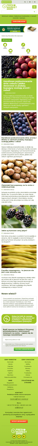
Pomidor (10, 368)
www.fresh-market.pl (8, 303)
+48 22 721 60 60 (13, 405)
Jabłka (28, 364)
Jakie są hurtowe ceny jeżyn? (14, 231)
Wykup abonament (19, 421)
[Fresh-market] (9, 7)
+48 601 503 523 (19, 397)
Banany (27, 368)
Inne (10, 380)
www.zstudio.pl (23, 443)
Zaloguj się (7, 1)
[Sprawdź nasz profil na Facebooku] (19, 436)
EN (30, 2)
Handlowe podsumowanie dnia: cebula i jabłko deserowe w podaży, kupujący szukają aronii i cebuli (17, 85)
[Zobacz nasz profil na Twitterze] (14, 436)
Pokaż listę (7, 40)
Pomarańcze (28, 377)
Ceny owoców (27, 360)
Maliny (28, 370)
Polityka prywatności (10, 385)
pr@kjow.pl (19, 407)
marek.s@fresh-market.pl (9, 306)
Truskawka (27, 366)
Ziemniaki (10, 362)
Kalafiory (10, 370)
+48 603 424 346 (25, 405)
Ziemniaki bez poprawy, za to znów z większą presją (17, 186)
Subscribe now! (19, 21)
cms (17, 443)
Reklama (10, 387)
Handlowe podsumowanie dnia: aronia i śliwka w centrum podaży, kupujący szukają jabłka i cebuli (19, 139)
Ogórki (10, 373)
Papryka (10, 366)
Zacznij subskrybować (24, 349)
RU (35, 2)
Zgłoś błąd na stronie (28, 381)
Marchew (10, 375)
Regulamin (10, 383)
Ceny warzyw (10, 360)
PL (25, 2)
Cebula (10, 364)
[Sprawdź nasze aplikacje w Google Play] (24, 436)
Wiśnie (28, 375)
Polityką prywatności (20, 344)
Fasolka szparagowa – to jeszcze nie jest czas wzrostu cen (17, 271)
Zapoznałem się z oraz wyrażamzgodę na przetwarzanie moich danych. (19, 344)
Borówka (28, 362)
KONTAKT (19, 392)
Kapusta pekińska (10, 377)
